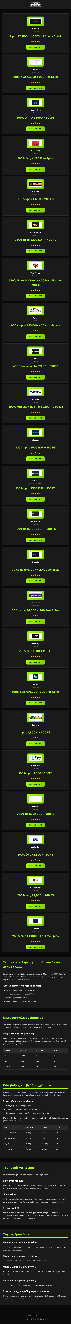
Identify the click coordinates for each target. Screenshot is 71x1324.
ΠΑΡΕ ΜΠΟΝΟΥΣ (35, 47)
